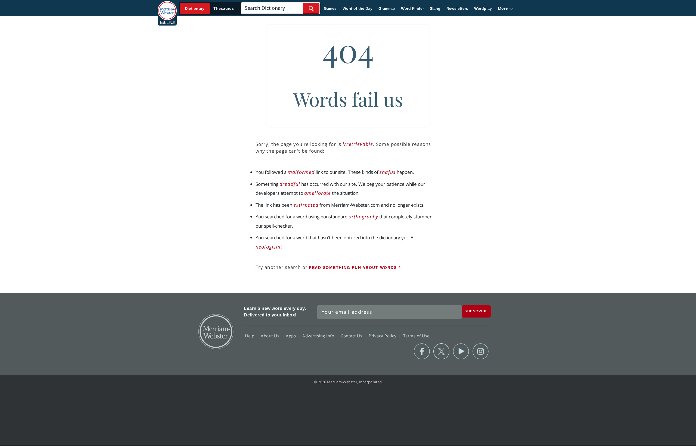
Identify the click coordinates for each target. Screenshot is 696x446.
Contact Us (352, 335)
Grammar (386, 8)
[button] (505, 8)
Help (250, 335)
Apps (291, 335)
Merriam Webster (216, 331)
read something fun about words (353, 267)
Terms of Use (416, 335)
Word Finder (412, 8)
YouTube (461, 351)
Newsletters (457, 8)
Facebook (422, 351)
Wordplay (483, 8)
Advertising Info (318, 335)
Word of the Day (357, 8)
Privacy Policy (383, 335)
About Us (271, 335)
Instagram (481, 351)
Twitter (441, 351)
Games (330, 8)
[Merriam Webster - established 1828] (167, 6)
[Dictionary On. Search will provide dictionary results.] (210, 8)
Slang (435, 8)
